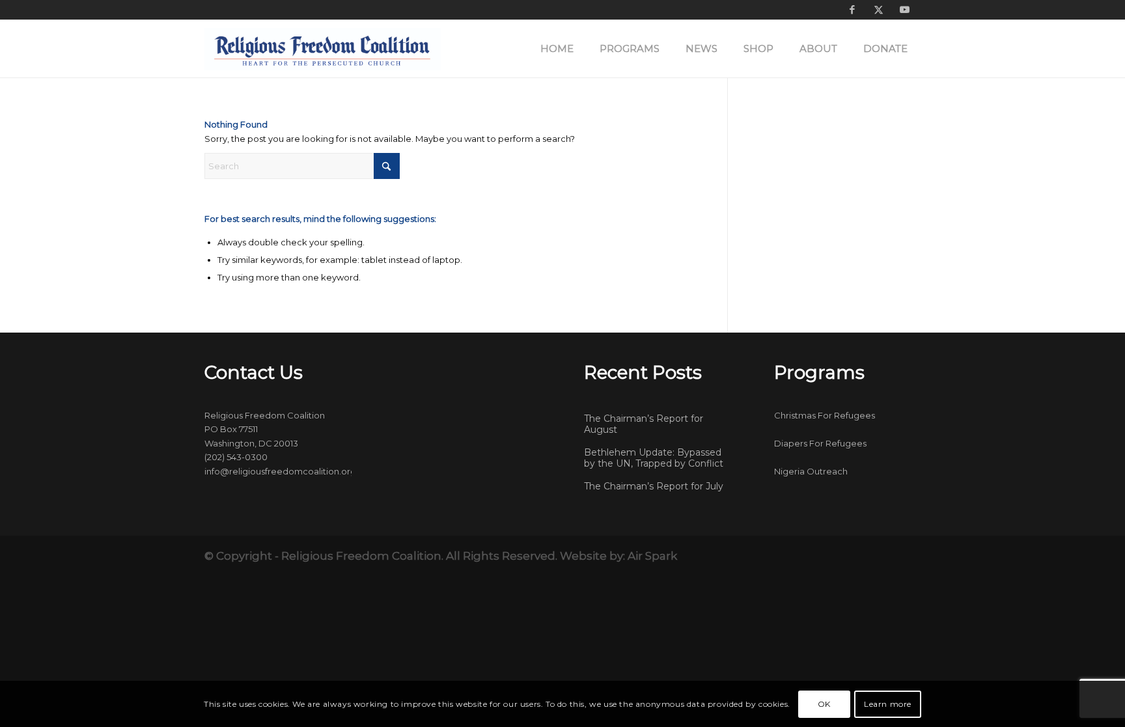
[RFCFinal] (322, 48)
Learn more (887, 704)
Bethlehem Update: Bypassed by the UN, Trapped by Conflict (653, 458)
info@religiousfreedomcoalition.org (280, 471)
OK (824, 704)
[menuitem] (557, 48)
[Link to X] (878, 10)
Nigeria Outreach (811, 471)
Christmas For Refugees (824, 415)
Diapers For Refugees (820, 443)
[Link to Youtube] (904, 10)
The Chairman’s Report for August (643, 424)
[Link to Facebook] (852, 10)
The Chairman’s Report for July (653, 486)
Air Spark (652, 555)
